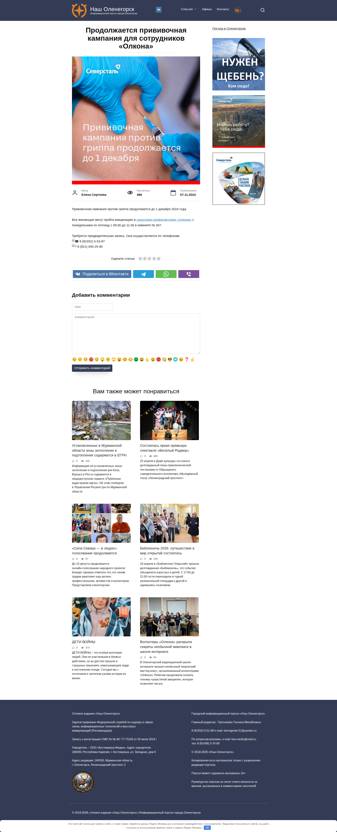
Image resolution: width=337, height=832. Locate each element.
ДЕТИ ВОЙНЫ (83, 642)
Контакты (223, 9)
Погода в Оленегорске (229, 28)
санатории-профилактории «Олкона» (164, 220)
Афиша (207, 9)
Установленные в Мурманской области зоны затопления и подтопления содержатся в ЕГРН (99, 450)
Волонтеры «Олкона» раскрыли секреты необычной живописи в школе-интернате (166, 646)
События (187, 9)
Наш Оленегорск (112, 9)
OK (207, 827)
